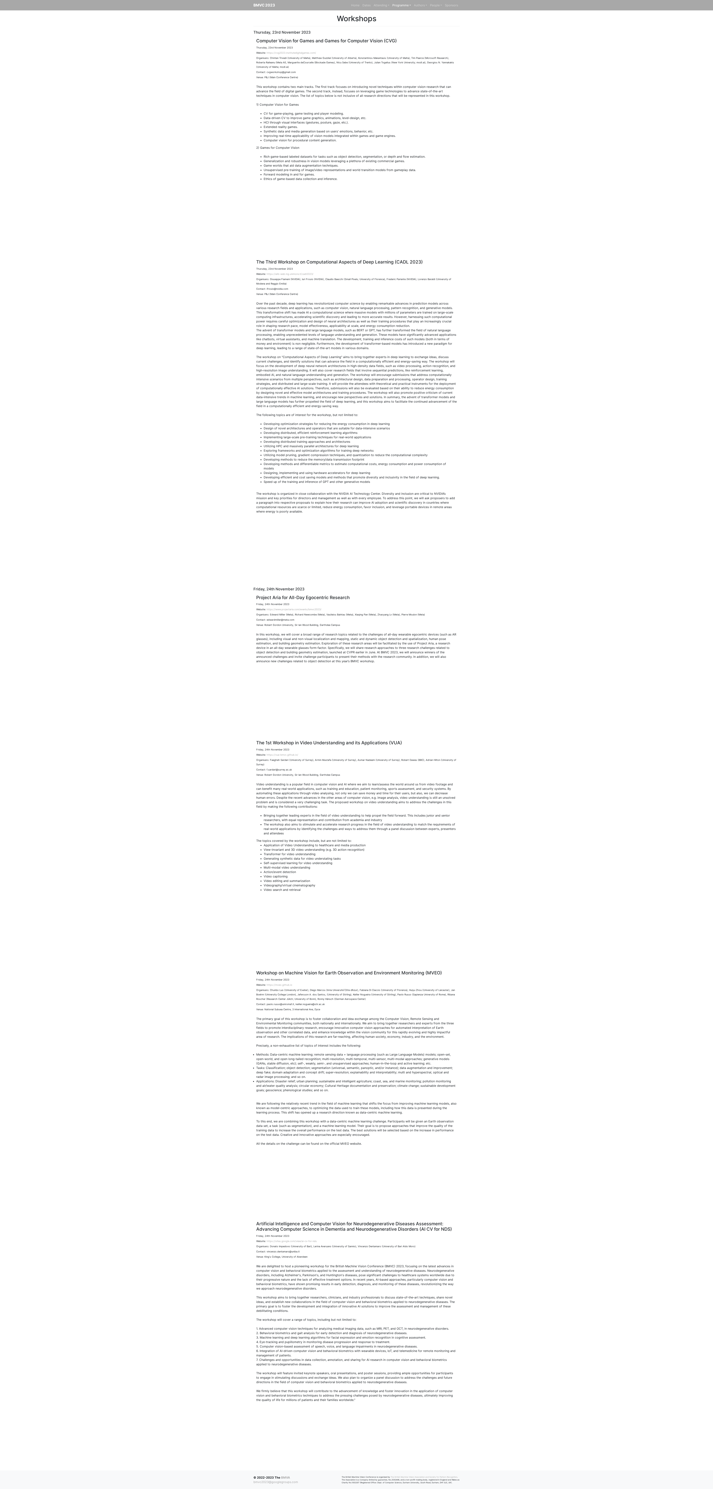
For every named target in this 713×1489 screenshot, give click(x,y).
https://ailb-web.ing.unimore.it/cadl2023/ (290, 274)
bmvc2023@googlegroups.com (275, 1482)
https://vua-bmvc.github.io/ (282, 754)
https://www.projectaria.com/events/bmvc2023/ (294, 609)
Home (355, 5)
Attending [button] (380, 5)
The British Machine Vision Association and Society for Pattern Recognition (424, 1477)
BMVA (285, 1477)
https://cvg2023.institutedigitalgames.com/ (291, 52)
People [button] (435, 5)
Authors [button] (419, 5)
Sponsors (451, 5)
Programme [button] (400, 5)
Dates (366, 5)
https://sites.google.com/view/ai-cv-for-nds (292, 1241)
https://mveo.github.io (279, 985)
